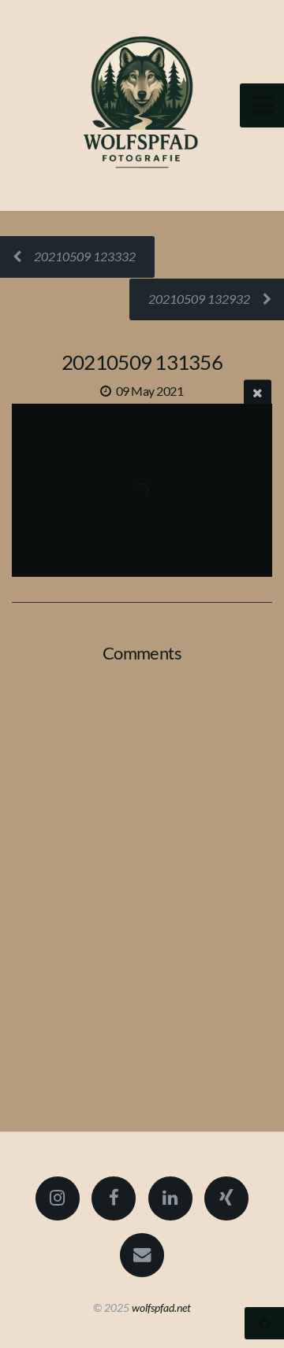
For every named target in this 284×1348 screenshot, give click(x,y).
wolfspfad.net (161, 1307)
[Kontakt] (142, 1255)
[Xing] (226, 1198)
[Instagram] (58, 1198)
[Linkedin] (170, 1198)
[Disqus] (142, 880)
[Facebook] (114, 1198)
